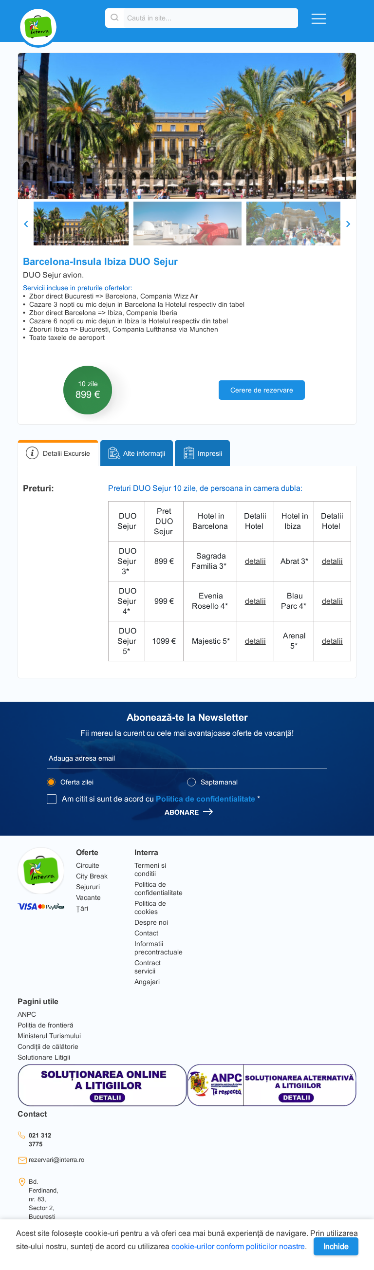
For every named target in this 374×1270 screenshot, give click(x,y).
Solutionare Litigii (44, 1057)
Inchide (336, 1246)
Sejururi (88, 887)
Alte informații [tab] (144, 453)
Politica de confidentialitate (205, 799)
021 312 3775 (40, 1140)
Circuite (87, 865)
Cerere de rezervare (261, 390)
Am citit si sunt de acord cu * (161, 799)
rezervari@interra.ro (56, 1159)
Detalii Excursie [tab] (66, 453)
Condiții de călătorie (48, 1046)
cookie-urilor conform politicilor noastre (238, 1246)
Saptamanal (218, 782)
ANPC (27, 1014)
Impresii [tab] (210, 453)
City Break (92, 876)
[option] (187, 126)
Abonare (183, 812)
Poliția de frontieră (46, 1025)
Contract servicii (147, 967)
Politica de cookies (150, 907)
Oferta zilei (76, 782)
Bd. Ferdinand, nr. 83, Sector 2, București (43, 1199)
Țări (82, 908)
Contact (146, 933)
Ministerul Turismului (49, 1036)
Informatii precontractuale (158, 948)
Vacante (88, 897)
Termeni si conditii (150, 869)
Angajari (147, 982)
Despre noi (151, 922)
